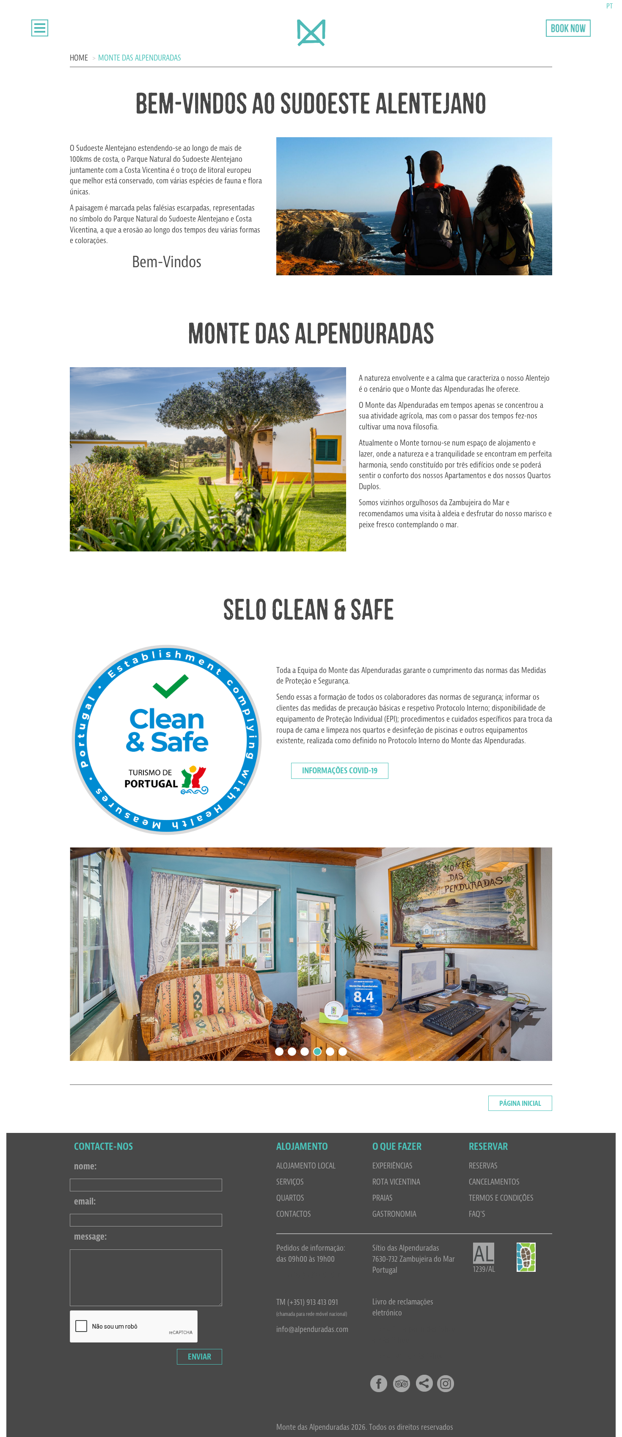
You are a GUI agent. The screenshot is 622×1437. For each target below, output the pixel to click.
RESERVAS (483, 1165)
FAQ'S (477, 1214)
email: (85, 1201)
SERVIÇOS (290, 1182)
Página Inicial (520, 1103)
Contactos (293, 1214)
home (79, 58)
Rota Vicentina (396, 1182)
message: (90, 1237)
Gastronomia (394, 1214)
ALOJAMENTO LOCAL (306, 1165)
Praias (382, 1198)
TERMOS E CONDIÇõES (501, 1198)
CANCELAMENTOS (494, 1182)
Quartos (290, 1198)
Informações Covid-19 (339, 770)
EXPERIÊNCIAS (392, 1165)
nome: (85, 1166)
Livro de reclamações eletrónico (402, 1307)
